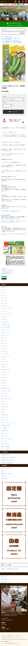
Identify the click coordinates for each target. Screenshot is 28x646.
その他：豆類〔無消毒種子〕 (17, 42)
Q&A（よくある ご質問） (6, 468)
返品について (18, 635)
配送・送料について (12, 635)
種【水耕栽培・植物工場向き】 (7, 462)
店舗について (4, 470)
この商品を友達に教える (6, 272)
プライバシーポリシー (14, 637)
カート (26, 2)
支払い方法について (4, 635)
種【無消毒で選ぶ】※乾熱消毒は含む (12, 41)
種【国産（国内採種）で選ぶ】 (7, 460)
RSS (20, 637)
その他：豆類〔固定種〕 (7, 39)
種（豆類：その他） (9, 36)
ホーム (2, 36)
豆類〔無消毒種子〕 (6, 42)
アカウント (15, 2)
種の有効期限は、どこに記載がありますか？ (11, 211)
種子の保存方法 (4, 478)
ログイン (22, 2)
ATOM (22, 637)
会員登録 (19, 2)
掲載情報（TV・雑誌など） (6, 473)
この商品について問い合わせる (7, 270)
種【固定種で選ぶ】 (9, 38)
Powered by (3, 643)
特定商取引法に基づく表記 (6, 273)
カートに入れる (14, 111)
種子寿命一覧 (4, 476)
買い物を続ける (4, 268)
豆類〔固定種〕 (17, 38)
